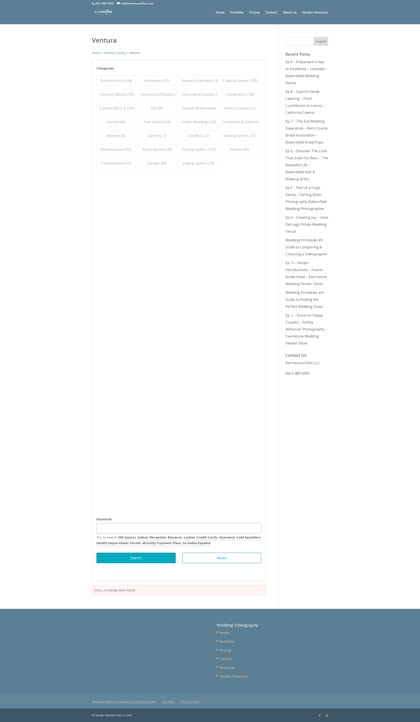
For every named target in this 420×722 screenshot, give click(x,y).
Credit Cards (206, 537)
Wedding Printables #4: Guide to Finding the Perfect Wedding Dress (304, 299)
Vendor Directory (315, 12)
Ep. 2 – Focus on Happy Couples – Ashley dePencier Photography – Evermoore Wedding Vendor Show (306, 329)
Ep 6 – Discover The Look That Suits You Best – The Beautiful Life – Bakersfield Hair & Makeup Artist (306, 165)
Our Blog (168, 701)
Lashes (189, 537)
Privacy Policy (190, 701)
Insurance (227, 537)
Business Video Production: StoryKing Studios (124, 701)
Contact (271, 12)
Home (220, 12)
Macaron (175, 537)
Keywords (104, 519)
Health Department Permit (118, 543)
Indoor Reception (152, 537)
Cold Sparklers (248, 537)
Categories (105, 68)
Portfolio (237, 12)
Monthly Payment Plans (161, 543)
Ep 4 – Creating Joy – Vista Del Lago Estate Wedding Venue (306, 224)
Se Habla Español (196, 543)
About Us (290, 12)
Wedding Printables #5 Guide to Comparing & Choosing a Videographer (306, 247)
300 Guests (127, 537)
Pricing (254, 12)
